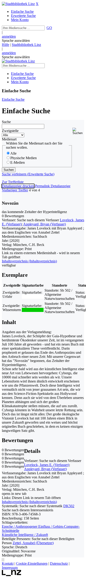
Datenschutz (59, 563)
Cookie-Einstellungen (31, 563)
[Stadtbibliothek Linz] (18, 4)
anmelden (9, 36)
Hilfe (5, 45)
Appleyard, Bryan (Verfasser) (44, 224)
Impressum (10, 568)
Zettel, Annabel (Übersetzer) (33, 543)
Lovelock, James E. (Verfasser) (46, 465)
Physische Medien (23, 158)
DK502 (68, 506)
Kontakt (8, 563)
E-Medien (17, 162)
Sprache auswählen (16, 40)
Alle (13, 153)
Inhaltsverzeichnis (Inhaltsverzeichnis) (29, 502)
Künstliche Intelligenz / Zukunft (25, 535)
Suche (6, 122)
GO (49, 28)
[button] (78, 131)
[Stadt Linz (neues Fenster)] (11, 575)
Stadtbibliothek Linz (26, 45)
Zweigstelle (10, 131)
